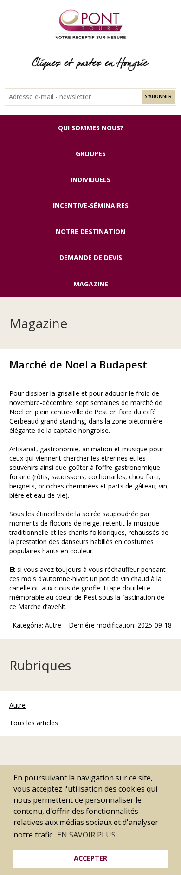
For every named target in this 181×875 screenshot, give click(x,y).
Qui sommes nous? (90, 127)
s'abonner (158, 96)
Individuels (90, 179)
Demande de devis (90, 257)
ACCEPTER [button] (90, 858)
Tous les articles (33, 722)
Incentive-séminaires (91, 205)
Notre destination (90, 231)
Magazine (90, 283)
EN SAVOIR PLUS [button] (86, 835)
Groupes (91, 153)
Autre (53, 625)
